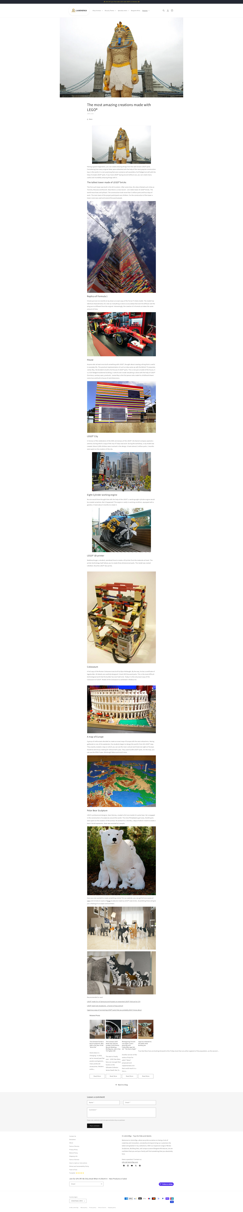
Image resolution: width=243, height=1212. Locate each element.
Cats (88, 901)
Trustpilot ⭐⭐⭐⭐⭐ (76, 1173)
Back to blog (123, 1085)
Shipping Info (73, 1156)
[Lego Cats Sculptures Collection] (121, 928)
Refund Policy (73, 1153)
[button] (97, 11)
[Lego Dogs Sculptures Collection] (121, 972)
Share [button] (90, 119)
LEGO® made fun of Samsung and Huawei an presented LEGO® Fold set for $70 (113, 1002)
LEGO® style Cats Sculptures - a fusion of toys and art (105, 1006)
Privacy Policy (73, 1149)
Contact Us (72, 1136)
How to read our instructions (78, 1163)
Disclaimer (72, 1139)
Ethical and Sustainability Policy (79, 1166)
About (71, 1143)
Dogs (108, 901)
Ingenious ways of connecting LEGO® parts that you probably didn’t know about (114, 1010)
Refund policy (84, 1207)
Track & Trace (73, 1169)
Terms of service (102, 1207)
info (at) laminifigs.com (130, 1162)
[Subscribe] (101, 1184)
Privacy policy (92, 1207)
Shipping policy (112, 1207)
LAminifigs (76, 1207)
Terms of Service (74, 1146)
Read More (97, 1076)
